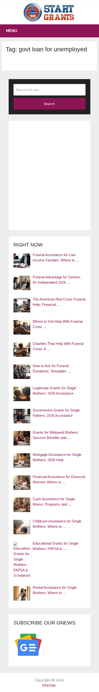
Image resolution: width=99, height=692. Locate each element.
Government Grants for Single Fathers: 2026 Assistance (56, 413)
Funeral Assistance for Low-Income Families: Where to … (56, 257)
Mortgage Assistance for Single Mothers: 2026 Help (57, 457)
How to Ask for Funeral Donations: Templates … (52, 368)
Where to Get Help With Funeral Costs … (57, 324)
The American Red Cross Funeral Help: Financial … (59, 302)
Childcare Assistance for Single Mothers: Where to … (57, 524)
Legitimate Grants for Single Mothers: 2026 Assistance (54, 391)
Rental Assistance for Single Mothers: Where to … (55, 590)
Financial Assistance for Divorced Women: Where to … (59, 479)
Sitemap (49, 685)
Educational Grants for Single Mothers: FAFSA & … (55, 546)
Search (49, 104)
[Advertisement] (49, 175)
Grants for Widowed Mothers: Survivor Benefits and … (56, 435)
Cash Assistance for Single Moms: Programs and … (54, 502)
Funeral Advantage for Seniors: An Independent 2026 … (57, 280)
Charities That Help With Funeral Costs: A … (58, 346)
